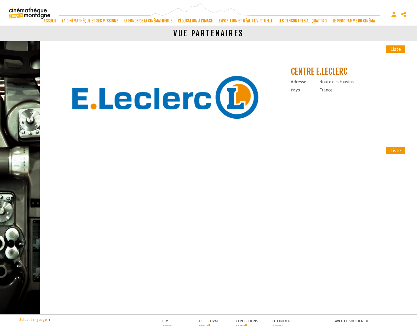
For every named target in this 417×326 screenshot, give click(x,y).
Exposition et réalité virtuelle (246, 21)
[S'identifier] (394, 14)
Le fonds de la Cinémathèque (148, 21)
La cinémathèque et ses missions (90, 21)
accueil (50, 21)
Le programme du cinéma (354, 21)
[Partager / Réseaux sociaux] (403, 14)
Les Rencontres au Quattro (303, 21)
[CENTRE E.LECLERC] (165, 98)
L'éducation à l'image (195, 21)
